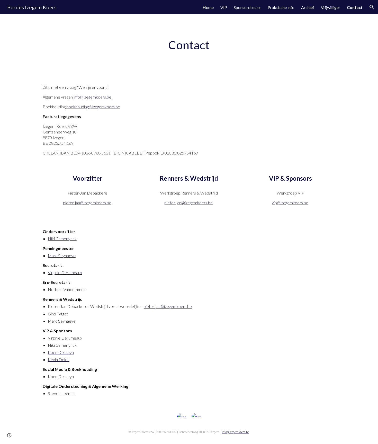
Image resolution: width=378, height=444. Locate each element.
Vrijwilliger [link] (330, 7)
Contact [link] (355, 7)
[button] (372, 7)
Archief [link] (307, 7)
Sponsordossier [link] (247, 7)
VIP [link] (223, 7)
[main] (189, 45)
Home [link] (208, 7)
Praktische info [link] (281, 7)
